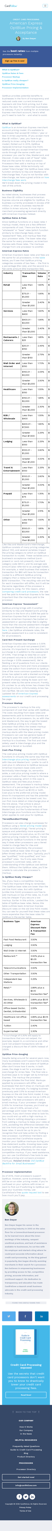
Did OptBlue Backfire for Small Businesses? (23, 1162)
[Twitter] (26, 1497)
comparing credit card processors (20, 591)
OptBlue (6, 127)
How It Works (26, 1427)
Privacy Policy (25, 1507)
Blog (26, 1453)
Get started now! (26, 1477)
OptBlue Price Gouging (13, 84)
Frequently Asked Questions (26, 1446)
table (42, 257)
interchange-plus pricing (15, 759)
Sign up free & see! (14, 61)
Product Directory (26, 1457)
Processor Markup (11, 77)
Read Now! (26, 1395)
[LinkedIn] (32, 1497)
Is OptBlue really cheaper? (15, 80)
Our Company (26, 1430)
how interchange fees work (25, 178)
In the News (26, 1434)
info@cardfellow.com (26, 1485)
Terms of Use (25, 1511)
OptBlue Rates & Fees (12, 73)
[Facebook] (19, 1497)
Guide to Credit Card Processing (26, 1450)
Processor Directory (26, 1469)
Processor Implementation (15, 88)
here (4, 630)
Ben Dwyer (31, 38)
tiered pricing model (31, 825)
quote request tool (31, 1192)
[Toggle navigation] (45, 5)
